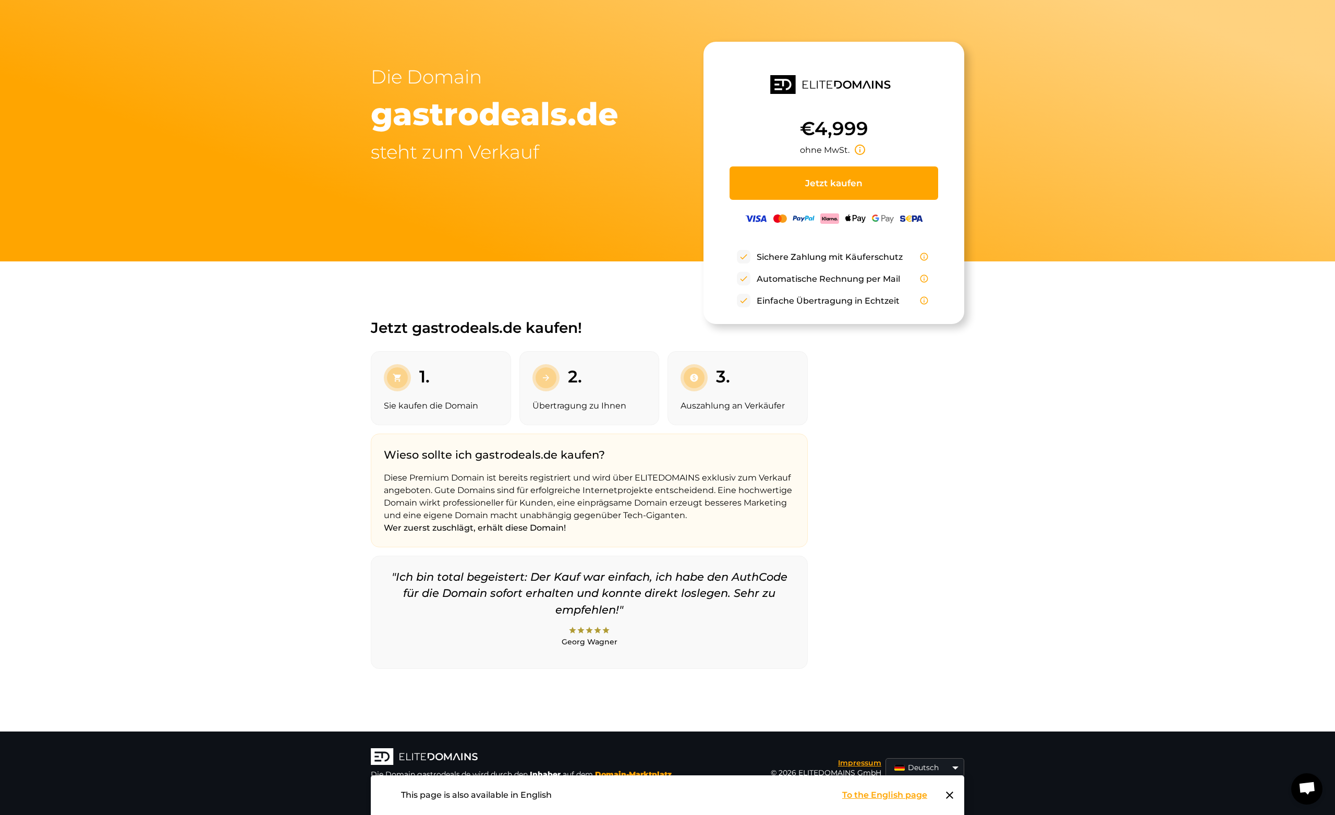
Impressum (859, 763)
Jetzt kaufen (834, 183)
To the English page (884, 795)
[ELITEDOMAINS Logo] (527, 757)
